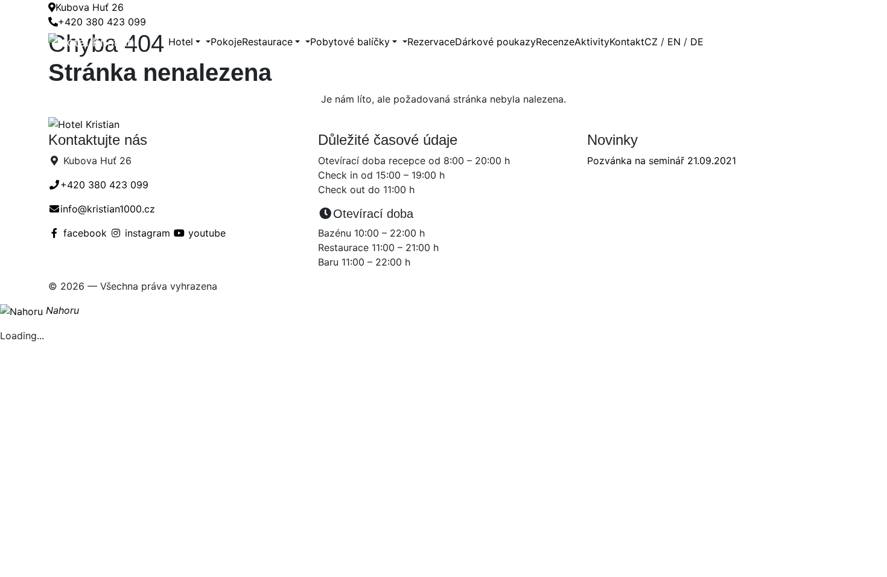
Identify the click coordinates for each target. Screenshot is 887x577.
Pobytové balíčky (350, 42)
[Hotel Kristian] (108, 41)
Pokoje (226, 42)
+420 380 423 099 (102, 22)
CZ (651, 42)
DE (697, 42)
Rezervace (431, 42)
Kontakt (626, 42)
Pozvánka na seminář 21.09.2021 (661, 161)
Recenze (555, 42)
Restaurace (267, 42)
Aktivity (591, 42)
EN (674, 42)
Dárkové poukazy (495, 42)
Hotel (180, 42)
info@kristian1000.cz (107, 209)
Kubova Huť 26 (90, 7)
